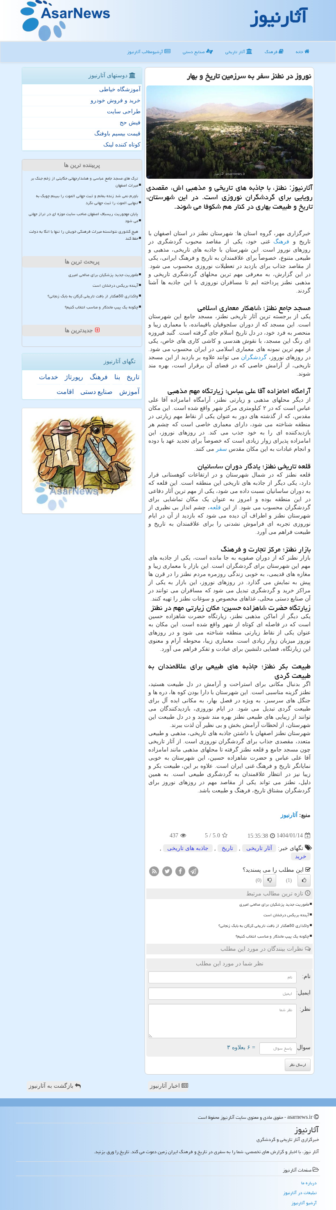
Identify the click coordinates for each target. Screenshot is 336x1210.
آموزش (129, 391)
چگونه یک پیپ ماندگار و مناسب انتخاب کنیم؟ (272, 936)
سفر (221, 449)
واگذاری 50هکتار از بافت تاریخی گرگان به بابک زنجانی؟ (263, 926)
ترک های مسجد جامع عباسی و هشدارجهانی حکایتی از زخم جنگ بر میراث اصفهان (84, 181)
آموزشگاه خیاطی (120, 89)
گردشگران (254, 357)
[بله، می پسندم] (304, 880)
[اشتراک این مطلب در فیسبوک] (180, 871)
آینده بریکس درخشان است (286, 915)
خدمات (48, 376)
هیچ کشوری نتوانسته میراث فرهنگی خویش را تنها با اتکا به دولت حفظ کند (83, 235)
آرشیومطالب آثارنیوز (145, 51)
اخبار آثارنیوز (166, 1086)
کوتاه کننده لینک (122, 145)
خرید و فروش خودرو (116, 100)
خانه (300, 51)
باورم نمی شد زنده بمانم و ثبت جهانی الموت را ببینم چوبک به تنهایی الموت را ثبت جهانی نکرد (87, 199)
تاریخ (227, 848)
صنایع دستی (194, 51)
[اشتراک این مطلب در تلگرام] (193, 871)
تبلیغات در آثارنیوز (300, 1192)
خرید (300, 856)
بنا (117, 376)
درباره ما (309, 1183)
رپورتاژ (74, 376)
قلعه (215, 507)
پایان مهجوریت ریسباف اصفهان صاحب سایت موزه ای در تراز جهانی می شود (83, 217)
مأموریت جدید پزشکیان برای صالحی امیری (274, 904)
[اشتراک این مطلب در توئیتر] (167, 871)
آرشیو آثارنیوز (304, 1203)
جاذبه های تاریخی (188, 848)
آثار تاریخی (235, 51)
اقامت (65, 391)
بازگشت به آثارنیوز (52, 1086)
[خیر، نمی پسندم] (269, 880)
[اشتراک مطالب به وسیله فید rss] (154, 871)
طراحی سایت (124, 111)
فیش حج (130, 122)
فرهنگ (272, 51)
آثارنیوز (289, 815)
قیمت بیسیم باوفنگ (117, 133)
